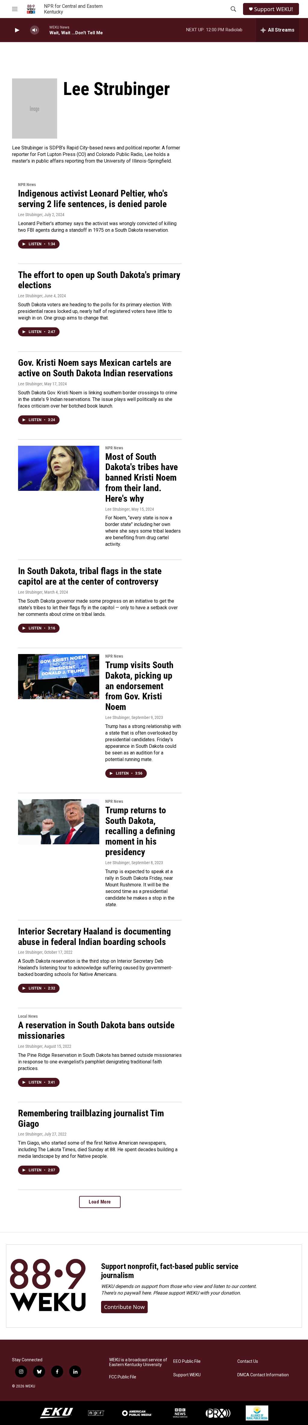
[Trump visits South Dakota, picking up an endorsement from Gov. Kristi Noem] (58, 676)
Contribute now (124, 1306)
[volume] (34, 30)
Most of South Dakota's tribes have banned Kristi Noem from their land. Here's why (141, 477)
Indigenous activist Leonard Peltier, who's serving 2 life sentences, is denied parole (93, 198)
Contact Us (247, 1361)
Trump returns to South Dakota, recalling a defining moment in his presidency (140, 831)
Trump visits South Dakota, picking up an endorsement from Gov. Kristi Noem (139, 686)
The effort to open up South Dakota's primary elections (99, 280)
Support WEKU (187, 1375)
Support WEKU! (273, 9)
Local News (28, 1016)
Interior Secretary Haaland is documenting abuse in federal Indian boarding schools (94, 936)
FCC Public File (122, 1377)
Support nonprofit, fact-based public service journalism (169, 1271)
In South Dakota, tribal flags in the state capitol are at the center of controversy (90, 576)
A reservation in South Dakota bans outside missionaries (96, 1030)
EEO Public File (187, 1361)
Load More (100, 1202)
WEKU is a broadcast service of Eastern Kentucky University (138, 1362)
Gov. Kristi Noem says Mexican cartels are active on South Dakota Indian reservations (95, 367)
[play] (16, 30)
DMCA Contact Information (263, 1375)
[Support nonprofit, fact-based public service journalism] (47, 1286)
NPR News (27, 184)
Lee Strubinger (30, 214)
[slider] (44, 30)
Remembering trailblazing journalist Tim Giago (91, 1118)
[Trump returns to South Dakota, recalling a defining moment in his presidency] (58, 821)
